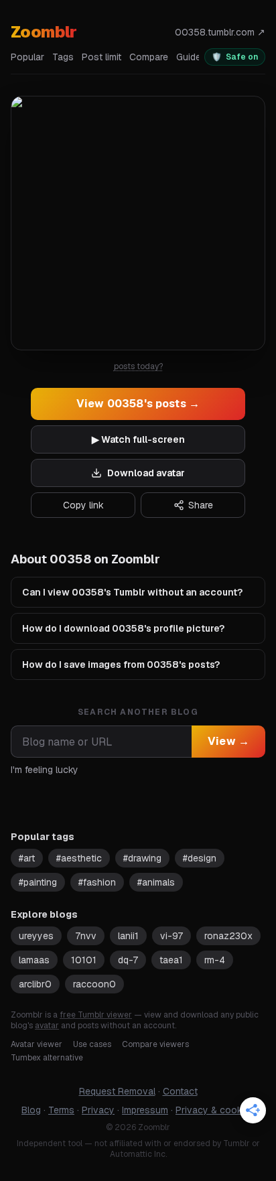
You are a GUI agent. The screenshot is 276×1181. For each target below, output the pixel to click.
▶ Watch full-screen (138, 439)
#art (27, 858)
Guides (191, 57)
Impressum (145, 1110)
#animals (156, 882)
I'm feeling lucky (44, 770)
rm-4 (214, 960)
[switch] (234, 57)
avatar (47, 1025)
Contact (180, 1091)
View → (228, 741)
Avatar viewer (36, 1044)
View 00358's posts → (138, 404)
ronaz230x (228, 936)
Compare (148, 57)
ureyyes (36, 936)
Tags (63, 57)
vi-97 (171, 936)
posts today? (138, 366)
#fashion (97, 882)
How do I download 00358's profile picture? (123, 628)
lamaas (34, 960)
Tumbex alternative (47, 1057)
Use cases (92, 1044)
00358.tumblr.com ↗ (220, 32)
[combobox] (101, 741)
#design (199, 858)
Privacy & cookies (215, 1110)
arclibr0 (35, 984)
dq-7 (128, 960)
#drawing (142, 858)
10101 (83, 960)
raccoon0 (94, 984)
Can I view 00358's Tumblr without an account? (132, 592)
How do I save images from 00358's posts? (121, 664)
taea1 (171, 960)
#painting (38, 882)
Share (200, 505)
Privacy (98, 1110)
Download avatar (146, 473)
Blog (31, 1110)
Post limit (101, 57)
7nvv (85, 936)
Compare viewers (155, 1044)
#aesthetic (79, 858)
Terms (61, 1110)
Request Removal (117, 1091)
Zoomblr (44, 31)
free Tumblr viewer (96, 1015)
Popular (27, 57)
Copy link (83, 505)
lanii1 (128, 936)
